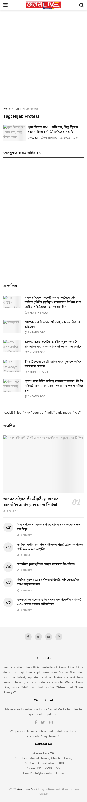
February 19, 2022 (56, 138)
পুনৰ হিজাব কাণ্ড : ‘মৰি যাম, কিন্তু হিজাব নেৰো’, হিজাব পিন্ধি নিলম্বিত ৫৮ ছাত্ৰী (53, 129)
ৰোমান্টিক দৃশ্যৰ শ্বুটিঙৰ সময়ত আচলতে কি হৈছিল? (46, 564)
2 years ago (36, 352)
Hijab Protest (30, 109)
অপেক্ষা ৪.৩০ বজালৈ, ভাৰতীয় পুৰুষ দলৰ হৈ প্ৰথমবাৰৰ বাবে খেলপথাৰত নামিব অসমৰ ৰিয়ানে (53, 344)
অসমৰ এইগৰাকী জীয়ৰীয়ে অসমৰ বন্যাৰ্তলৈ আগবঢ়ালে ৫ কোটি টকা (30, 502)
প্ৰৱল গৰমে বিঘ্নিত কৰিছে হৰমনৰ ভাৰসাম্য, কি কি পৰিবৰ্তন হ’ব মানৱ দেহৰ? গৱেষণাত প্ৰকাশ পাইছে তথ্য (54, 386)
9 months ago (37, 313)
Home (7, 109)
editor (34, 138)
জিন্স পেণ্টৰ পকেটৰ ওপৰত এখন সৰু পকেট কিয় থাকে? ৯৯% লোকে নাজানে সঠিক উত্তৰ (49, 602)
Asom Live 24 (25, 789)
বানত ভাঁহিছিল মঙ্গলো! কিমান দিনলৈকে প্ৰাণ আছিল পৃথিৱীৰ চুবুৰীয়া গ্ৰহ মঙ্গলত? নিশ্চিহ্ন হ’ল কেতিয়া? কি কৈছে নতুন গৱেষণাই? (53, 302)
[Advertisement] (43, 60)
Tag (16, 109)
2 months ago (37, 372)
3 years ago (36, 333)
